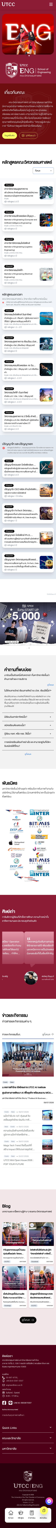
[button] (51, 4)
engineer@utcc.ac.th (14, 1385)
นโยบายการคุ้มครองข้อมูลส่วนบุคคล (28, 1505)
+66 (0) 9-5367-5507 (14, 1380)
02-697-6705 (11, 1377)
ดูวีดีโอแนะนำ (30, 135)
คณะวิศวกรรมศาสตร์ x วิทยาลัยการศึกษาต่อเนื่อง (24, 299)
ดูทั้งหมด (26, 1320)
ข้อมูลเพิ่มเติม (9, 135)
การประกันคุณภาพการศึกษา (13, 1415)
